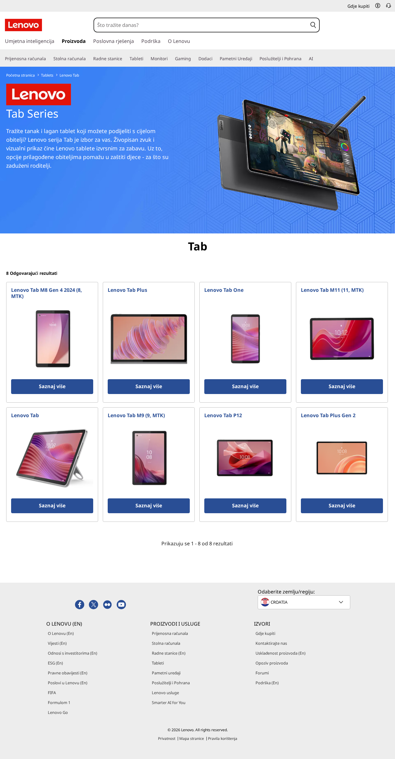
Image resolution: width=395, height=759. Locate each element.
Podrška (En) (267, 683)
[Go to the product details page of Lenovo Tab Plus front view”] (149, 339)
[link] (388, 7)
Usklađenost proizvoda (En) (281, 653)
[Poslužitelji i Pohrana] (304, 59)
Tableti (158, 663)
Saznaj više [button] (52, 386)
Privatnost (166, 738)
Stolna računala (166, 643)
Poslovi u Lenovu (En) (67, 683)
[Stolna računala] (88, 59)
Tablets (47, 75)
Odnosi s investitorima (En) (72, 653)
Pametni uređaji (166, 673)
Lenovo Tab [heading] (25, 415)
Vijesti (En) (57, 643)
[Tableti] (146, 59)
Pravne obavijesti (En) (67, 673)
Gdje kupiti (265, 633)
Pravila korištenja (222, 738)
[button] (377, 5)
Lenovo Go (58, 712)
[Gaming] (193, 59)
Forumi (262, 673)
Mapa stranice (191, 738)
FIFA (52, 692)
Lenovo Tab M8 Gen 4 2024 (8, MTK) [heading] (46, 293)
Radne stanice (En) (168, 653)
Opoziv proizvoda (272, 663)
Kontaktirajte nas (271, 643)
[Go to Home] (23, 25)
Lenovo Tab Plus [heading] (127, 290)
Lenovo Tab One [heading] (223, 290)
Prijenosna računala (170, 633)
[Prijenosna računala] (48, 59)
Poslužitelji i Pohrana (171, 683)
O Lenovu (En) (61, 633)
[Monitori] (170, 59)
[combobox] (200, 25)
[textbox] (305, 602)
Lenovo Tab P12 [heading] (223, 415)
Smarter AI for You (168, 702)
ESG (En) (55, 663)
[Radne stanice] (125, 59)
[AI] (316, 59)
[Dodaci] (215, 59)
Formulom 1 (59, 702)
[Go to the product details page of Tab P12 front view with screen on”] (245, 458)
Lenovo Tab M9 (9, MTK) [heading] (136, 415)
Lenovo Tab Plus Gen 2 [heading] (328, 415)
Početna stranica (20, 75)
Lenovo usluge (165, 692)
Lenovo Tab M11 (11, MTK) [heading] (332, 290)
